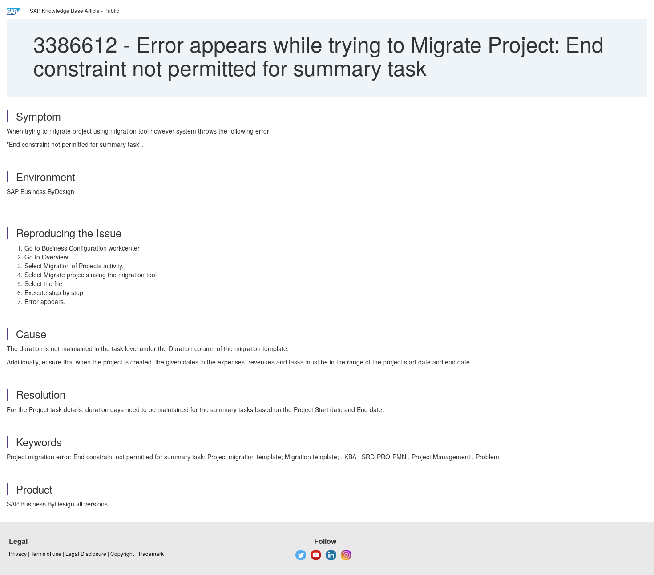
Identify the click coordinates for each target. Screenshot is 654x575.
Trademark (151, 553)
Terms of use (46, 553)
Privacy (18, 553)
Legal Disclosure (85, 553)
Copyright (122, 553)
